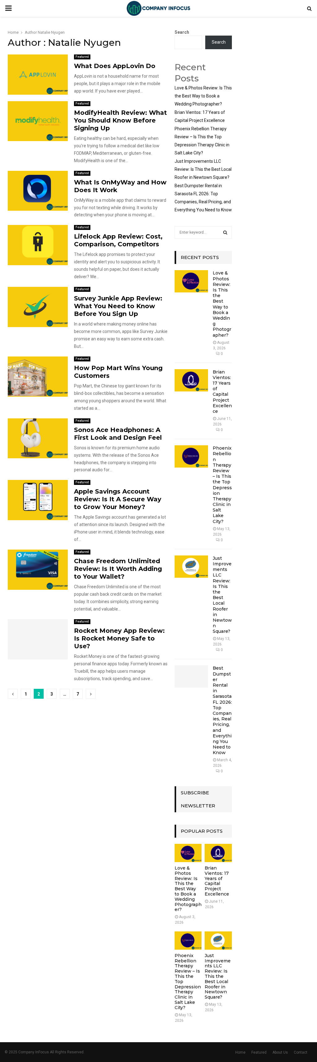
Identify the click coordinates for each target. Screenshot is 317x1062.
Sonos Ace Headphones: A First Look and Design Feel (118, 433)
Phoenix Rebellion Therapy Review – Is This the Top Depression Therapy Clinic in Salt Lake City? (222, 484)
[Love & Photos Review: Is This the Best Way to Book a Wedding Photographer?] (191, 281)
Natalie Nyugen (51, 32)
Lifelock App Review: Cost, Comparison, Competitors (118, 240)
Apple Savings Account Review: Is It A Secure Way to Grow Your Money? (117, 499)
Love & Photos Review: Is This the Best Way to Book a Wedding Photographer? (203, 95)
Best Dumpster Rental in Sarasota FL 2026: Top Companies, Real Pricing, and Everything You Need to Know (222, 710)
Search (182, 32)
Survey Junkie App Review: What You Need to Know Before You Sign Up (118, 306)
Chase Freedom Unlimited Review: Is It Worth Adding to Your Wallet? (118, 568)
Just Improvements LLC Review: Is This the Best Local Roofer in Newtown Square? (203, 169)
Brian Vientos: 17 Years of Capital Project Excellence (222, 391)
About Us (280, 1052)
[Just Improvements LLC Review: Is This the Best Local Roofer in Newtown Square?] (191, 566)
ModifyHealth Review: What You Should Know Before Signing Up (120, 120)
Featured (82, 56)
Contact (300, 1052)
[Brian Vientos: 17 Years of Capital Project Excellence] (191, 380)
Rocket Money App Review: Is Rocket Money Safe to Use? (119, 638)
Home (240, 1052)
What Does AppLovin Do (114, 66)
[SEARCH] (225, 232)
